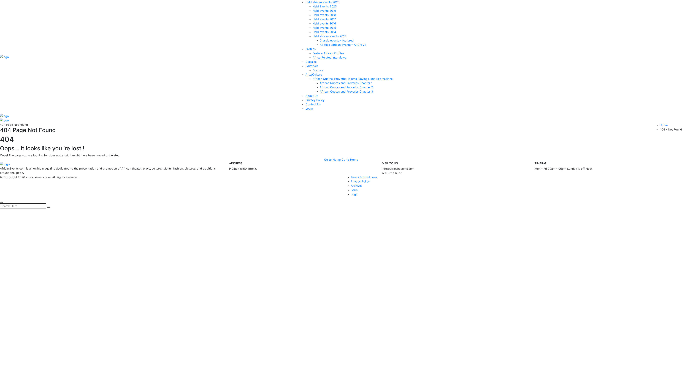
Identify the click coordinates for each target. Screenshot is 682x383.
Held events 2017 (324, 19)
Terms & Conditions (364, 177)
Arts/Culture (313, 74)
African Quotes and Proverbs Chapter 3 (346, 91)
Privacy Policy (314, 100)
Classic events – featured (337, 40)
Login (309, 108)
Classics (310, 61)
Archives (356, 185)
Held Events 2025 (325, 6)
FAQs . (355, 190)
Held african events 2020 (322, 2)
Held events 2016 (324, 23)
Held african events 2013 (329, 36)
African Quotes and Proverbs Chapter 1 (346, 83)
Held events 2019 (324, 10)
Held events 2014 (324, 32)
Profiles (310, 49)
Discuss (318, 70)
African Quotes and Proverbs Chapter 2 (346, 87)
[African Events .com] (4, 56)
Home (664, 125)
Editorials (311, 66)
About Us (311, 96)
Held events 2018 (324, 15)
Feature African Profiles (328, 53)
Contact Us (313, 104)
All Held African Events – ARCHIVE (343, 44)
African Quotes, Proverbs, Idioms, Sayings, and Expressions (353, 79)
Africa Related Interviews (329, 57)
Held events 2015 (324, 27)
